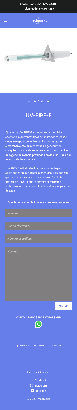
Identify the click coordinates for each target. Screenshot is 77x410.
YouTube (40, 390)
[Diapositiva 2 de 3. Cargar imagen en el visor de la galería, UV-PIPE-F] (38, 101)
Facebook (40, 380)
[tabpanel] (38, 60)
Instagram (40, 385)
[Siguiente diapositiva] (48, 101)
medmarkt (44, 398)
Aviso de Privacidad (38, 372)
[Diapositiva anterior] (29, 101)
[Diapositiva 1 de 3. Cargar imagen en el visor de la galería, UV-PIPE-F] (35, 101)
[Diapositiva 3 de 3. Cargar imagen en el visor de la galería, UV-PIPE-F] (42, 101)
